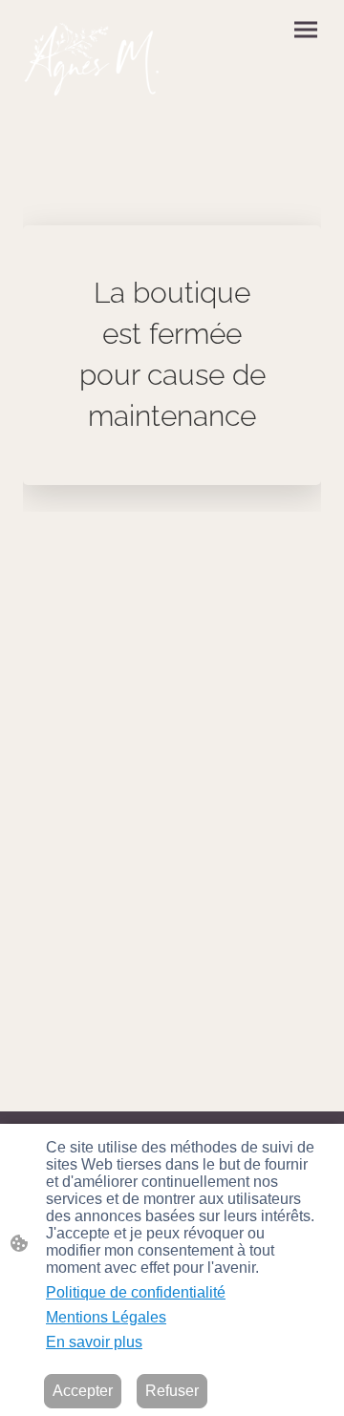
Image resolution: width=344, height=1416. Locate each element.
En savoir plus (94, 1342)
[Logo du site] (93, 57)
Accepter (83, 1391)
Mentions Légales (106, 1317)
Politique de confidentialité (136, 1292)
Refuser (172, 1391)
